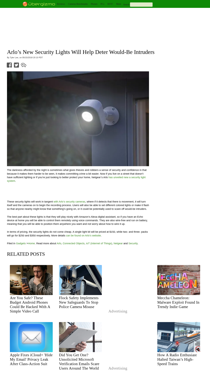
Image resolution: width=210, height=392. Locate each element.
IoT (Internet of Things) (99, 243)
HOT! (110, 4)
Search (126, 4)
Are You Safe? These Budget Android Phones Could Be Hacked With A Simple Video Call (30, 304)
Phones (94, 4)
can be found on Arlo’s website (83, 235)
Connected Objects (74, 243)
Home (31, 243)
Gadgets (21, 243)
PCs (102, 4)
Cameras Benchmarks (78, 4)
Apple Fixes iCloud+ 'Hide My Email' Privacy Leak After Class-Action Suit (31, 359)
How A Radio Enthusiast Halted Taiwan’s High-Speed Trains (177, 359)
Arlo (59, 243)
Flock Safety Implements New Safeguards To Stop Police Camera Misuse (79, 302)
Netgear (118, 243)
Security (133, 243)
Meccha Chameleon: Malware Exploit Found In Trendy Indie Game (178, 302)
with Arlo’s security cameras (69, 201)
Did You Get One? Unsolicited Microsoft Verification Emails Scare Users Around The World (79, 361)
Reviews (61, 4)
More (118, 4)
